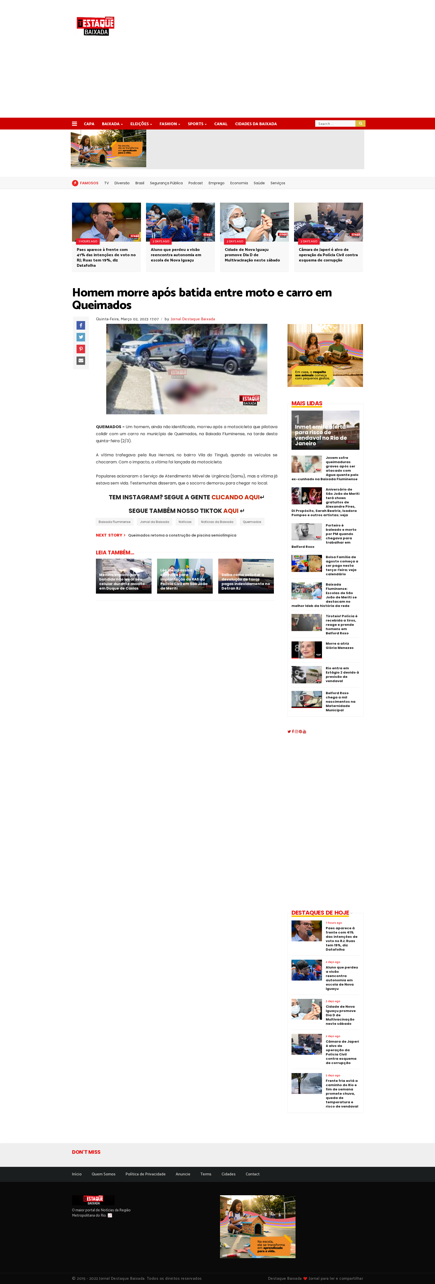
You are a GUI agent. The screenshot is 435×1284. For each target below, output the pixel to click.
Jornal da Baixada (154, 522)
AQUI (231, 511)
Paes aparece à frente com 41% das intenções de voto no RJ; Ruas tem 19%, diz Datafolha (106, 257)
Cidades (229, 1174)
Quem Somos (104, 1174)
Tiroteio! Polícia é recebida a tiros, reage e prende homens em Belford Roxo (341, 624)
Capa (89, 124)
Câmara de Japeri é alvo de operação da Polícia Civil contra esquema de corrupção (328, 255)
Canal (221, 124)
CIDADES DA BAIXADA (256, 124)
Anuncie (183, 1174)
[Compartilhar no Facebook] (81, 325)
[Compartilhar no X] (81, 337)
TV (106, 183)
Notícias (185, 522)
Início (77, 1174)
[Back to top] (422, 1271)
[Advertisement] (217, 80)
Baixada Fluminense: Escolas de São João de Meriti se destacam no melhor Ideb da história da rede (324, 595)
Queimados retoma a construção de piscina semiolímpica (182, 535)
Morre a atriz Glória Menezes (340, 645)
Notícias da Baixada (217, 522)
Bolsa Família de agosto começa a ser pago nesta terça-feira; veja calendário (342, 565)
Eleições (139, 124)
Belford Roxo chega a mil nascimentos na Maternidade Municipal (340, 701)
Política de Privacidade (146, 1174)
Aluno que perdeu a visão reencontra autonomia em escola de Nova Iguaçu (176, 255)
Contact (253, 1174)
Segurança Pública (166, 183)
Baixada (111, 124)
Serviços (278, 183)
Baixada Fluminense (114, 522)
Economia (239, 183)
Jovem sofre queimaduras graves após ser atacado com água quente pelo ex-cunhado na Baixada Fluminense (325, 468)
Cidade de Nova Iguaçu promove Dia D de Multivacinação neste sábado (252, 255)
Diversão (122, 183)
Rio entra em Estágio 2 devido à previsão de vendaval (342, 674)
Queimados (252, 522)
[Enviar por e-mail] (81, 361)
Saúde (259, 183)
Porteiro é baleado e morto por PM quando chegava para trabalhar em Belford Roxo (324, 536)
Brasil (139, 183)
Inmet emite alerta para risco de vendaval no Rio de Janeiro (321, 435)
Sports (195, 124)
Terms (205, 1174)
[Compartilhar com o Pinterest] (81, 349)
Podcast (196, 183)
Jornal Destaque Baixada (193, 319)
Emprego (217, 183)
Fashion (168, 124)
